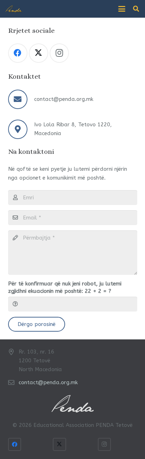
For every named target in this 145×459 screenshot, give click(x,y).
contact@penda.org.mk (63, 99)
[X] (38, 53)
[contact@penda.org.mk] (21, 99)
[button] (122, 8)
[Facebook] (17, 53)
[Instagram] (59, 53)
